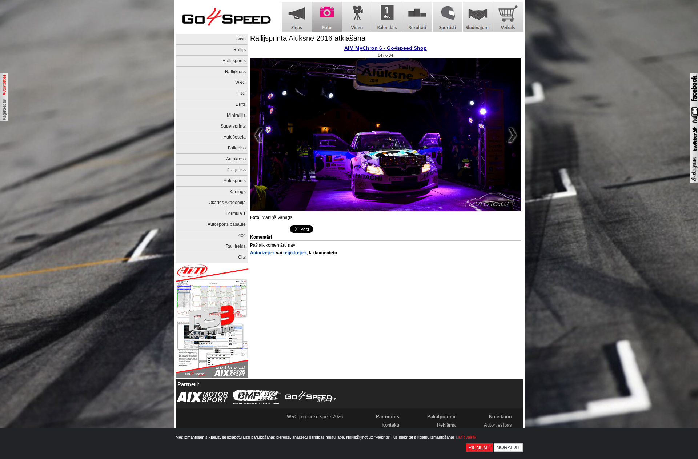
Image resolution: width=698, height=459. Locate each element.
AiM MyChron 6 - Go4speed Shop (385, 48)
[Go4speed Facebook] (694, 102)
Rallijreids (236, 246)
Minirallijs (236, 115)
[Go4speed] (226, 17)
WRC (240, 82)
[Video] (357, 17)
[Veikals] (508, 17)
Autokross (236, 158)
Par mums (387, 416)
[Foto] (327, 17)
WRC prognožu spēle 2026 (315, 416)
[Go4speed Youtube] (694, 123)
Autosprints (235, 180)
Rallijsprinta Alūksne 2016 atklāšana (307, 38)
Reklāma (446, 425)
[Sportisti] (447, 17)
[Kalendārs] (387, 17)
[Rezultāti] (417, 17)
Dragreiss (236, 169)
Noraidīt (508, 447)
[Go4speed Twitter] (694, 152)
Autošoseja (235, 137)
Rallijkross (235, 71)
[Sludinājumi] (478, 17)
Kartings (237, 191)
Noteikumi (500, 416)
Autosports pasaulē (227, 224)
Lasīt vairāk (466, 437)
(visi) (241, 38)
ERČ (241, 93)
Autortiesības (498, 425)
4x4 (242, 235)
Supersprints (233, 126)
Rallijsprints (234, 60)
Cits (242, 257)
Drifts (241, 104)
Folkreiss (237, 148)
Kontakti (390, 425)
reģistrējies (295, 252)
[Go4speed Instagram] (694, 181)
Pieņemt (479, 447)
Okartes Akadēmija (227, 202)
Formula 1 (236, 213)
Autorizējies (262, 252)
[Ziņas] (297, 17)
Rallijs (239, 49)
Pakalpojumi (441, 416)
